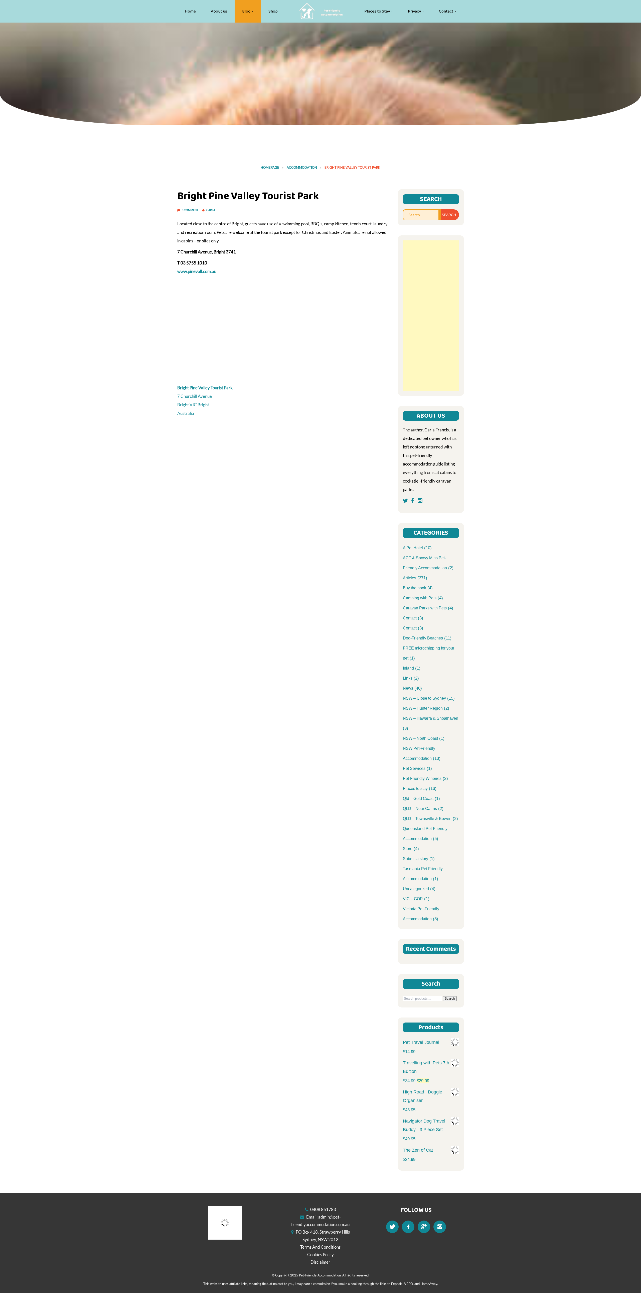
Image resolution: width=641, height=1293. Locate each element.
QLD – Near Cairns (420, 808)
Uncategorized (416, 889)
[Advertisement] (431, 315)
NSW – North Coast (420, 738)
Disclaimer (320, 1262)
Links (407, 678)
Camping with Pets (419, 598)
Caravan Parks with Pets (425, 608)
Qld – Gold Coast (418, 798)
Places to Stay (377, 11)
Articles (409, 578)
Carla (210, 210)
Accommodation (302, 167)
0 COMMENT (190, 210)
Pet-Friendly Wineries (422, 778)
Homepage (270, 167)
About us (219, 11)
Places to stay (415, 788)
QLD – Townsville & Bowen (427, 818)
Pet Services (414, 768)
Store (407, 849)
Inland (408, 668)
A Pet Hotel (413, 548)
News (408, 688)
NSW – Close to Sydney (424, 698)
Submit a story (415, 859)
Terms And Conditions (320, 1247)
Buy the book (414, 588)
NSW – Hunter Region (423, 708)
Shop (273, 11)
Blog (246, 11)
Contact (446, 11)
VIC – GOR (413, 899)
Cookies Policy (320, 1254)
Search (450, 998)
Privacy (414, 11)
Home (190, 11)
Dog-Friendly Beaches (423, 638)
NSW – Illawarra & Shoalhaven (430, 718)
